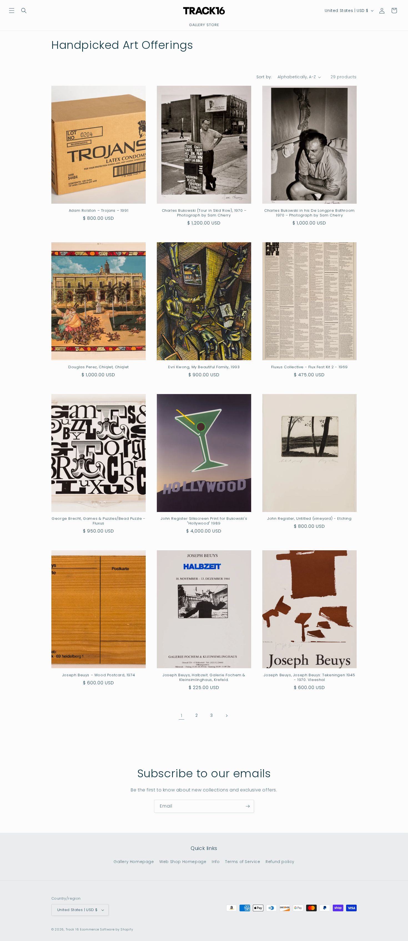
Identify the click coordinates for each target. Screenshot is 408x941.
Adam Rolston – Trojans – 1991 (98, 210)
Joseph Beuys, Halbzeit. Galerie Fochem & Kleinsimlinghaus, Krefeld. (204, 677)
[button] (12, 10)
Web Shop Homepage (182, 861)
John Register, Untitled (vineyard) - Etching (309, 518)
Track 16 (72, 929)
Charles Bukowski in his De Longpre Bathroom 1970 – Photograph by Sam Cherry (309, 213)
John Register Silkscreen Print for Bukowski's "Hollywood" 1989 (204, 521)
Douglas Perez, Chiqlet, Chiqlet (98, 367)
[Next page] (226, 716)
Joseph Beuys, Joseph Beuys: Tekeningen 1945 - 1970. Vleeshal (309, 677)
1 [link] (181, 715)
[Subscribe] (247, 806)
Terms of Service (242, 861)
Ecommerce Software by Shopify (106, 929)
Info (216, 861)
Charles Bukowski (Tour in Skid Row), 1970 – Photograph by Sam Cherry (204, 213)
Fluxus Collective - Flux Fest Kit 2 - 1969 (309, 367)
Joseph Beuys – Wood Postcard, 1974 (98, 675)
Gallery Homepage (134, 861)
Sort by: (264, 77)
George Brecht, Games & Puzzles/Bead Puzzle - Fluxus (98, 521)
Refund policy (280, 861)
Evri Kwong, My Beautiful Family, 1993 (204, 367)
